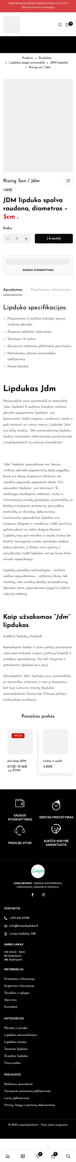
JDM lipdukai (59, 62)
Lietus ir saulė (52, 761)
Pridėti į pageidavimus (68, 181)
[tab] (12, 290)
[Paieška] (60, 25)
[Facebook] (32, 894)
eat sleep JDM (16, 761)
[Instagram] (43, 894)
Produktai (45, 58)
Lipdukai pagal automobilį (27, 62)
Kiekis (7, 228)
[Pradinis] (7, 1156)
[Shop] (22, 1156)
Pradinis (27, 58)
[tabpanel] (38, 503)
